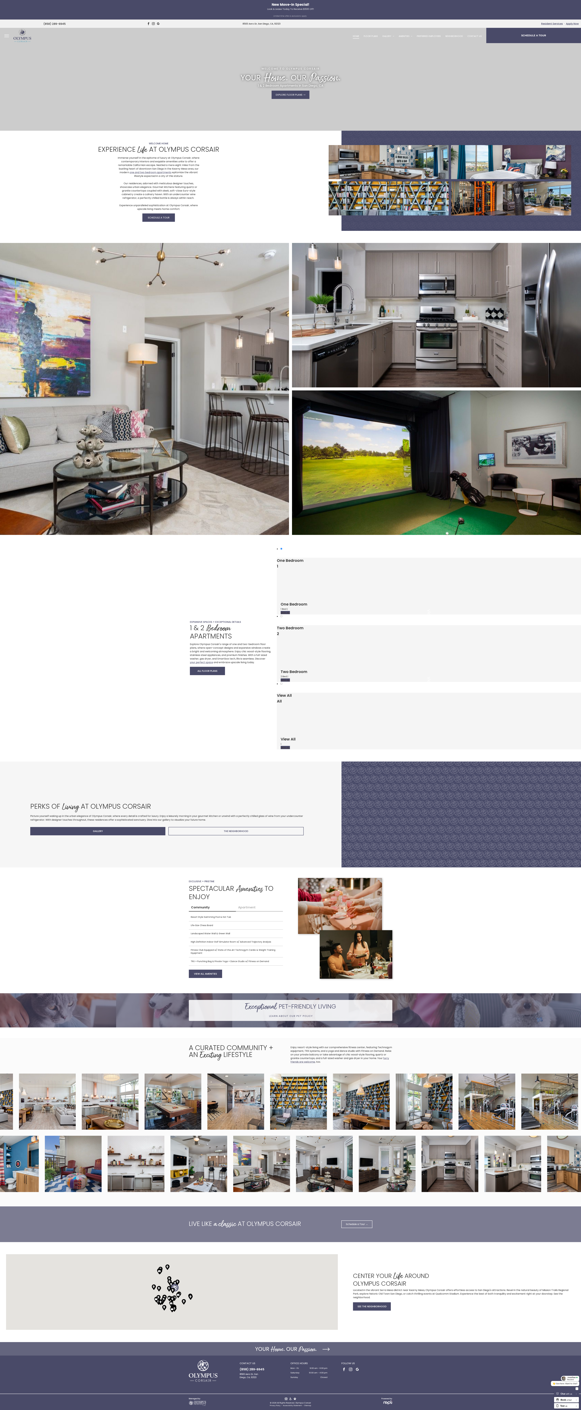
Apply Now (572, 23)
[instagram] (153, 24)
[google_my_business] (158, 24)
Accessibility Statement (292, 1405)
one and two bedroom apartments (150, 172)
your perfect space (201, 662)
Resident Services (552, 23)
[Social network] (286, 1399)
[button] (175, 1287)
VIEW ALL (285, 612)
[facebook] (148, 24)
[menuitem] (356, 36)
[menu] (7, 36)
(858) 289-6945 (54, 24)
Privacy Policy (275, 1405)
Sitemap (307, 1405)
